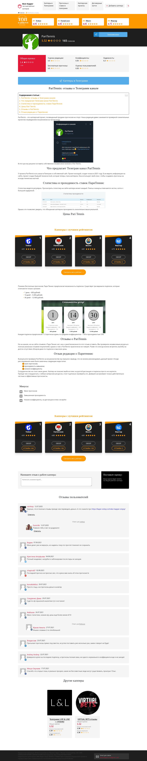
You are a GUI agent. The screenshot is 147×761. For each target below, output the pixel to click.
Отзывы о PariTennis (30, 109)
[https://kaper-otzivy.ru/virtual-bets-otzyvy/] (87, 702)
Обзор (28, 257)
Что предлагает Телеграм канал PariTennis (39, 101)
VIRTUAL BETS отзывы (87, 719)
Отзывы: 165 (88, 262)
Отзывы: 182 (58, 262)
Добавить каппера (114, 5)
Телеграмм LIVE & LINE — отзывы (60, 720)
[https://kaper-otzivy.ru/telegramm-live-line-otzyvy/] (59, 702)
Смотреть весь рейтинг (73, 272)
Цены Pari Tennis (28, 106)
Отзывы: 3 (118, 262)
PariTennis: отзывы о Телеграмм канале (38, 98)
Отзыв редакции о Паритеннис (34, 112)
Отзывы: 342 (28, 262)
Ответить (31, 515)
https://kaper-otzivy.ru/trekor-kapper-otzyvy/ (108, 509)
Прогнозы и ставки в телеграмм (63, 5)
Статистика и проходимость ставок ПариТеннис (41, 103)
